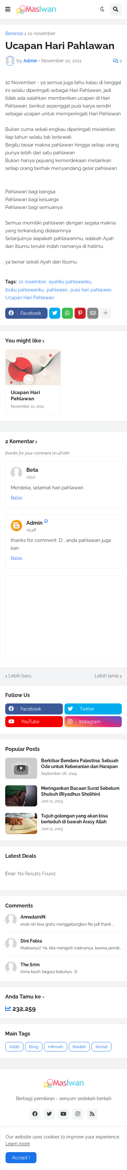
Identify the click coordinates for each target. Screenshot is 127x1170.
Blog (33, 1046)
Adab (14, 1046)
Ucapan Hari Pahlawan (29, 297)
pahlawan (57, 289)
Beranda (14, 33)
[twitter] (49, 1114)
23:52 (30, 477)
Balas (16, 497)
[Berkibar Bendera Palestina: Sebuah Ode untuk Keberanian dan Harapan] (21, 768)
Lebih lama (107, 675)
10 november (41, 33)
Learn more (18, 1143)
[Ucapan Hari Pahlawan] (33, 367)
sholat (101, 1046)
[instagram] (77, 1114)
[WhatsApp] (67, 313)
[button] (8, 9)
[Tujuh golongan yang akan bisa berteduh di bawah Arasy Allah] (21, 823)
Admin (34, 523)
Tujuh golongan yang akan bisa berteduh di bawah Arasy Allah (74, 818)
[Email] (92, 313)
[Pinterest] (80, 313)
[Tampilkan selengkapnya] (105, 313)
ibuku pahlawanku (24, 289)
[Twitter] (54, 313)
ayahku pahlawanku (70, 281)
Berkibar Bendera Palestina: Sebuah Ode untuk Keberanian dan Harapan (79, 763)
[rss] (92, 1114)
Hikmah (55, 1046)
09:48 (31, 530)
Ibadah (79, 1046)
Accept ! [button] (21, 1157)
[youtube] (63, 1114)
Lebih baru (19, 675)
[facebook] (34, 1114)
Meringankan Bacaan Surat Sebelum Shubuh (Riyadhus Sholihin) (80, 791)
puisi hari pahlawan (90, 289)
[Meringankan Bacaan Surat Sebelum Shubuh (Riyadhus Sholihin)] (21, 795)
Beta (32, 470)
